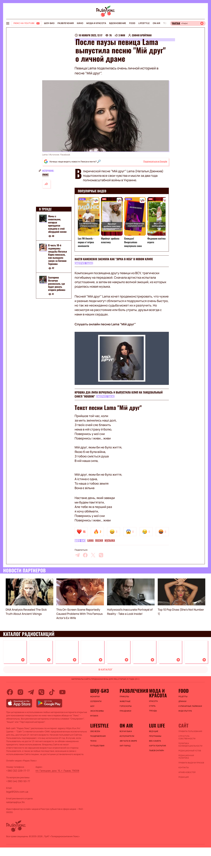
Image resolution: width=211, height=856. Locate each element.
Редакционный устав (190, 750)
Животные (125, 701)
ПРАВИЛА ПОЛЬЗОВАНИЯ (190, 731)
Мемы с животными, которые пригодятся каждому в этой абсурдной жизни (57, 223)
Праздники (125, 711)
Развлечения (65, 23)
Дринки (182, 701)
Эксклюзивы (97, 711)
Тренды (153, 711)
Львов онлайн (156, 750)
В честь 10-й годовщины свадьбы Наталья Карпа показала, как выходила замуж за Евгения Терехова (57, 254)
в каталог (106, 669)
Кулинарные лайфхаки (190, 706)
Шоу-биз (49, 23)
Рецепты (183, 696)
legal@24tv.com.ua (17, 791)
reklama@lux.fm (15, 802)
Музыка (110, 540)
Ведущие (153, 731)
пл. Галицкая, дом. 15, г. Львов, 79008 (57, 770)
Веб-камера (155, 741)
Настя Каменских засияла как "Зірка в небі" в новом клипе (114, 259)
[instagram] (20, 692)
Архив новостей (187, 772)
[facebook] (85, 555)
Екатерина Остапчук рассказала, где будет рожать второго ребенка (56, 284)
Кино (80, 23)
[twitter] (93, 555)
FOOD (132, 23)
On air (156, 23)
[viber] (101, 555)
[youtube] (62, 692)
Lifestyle (144, 23)
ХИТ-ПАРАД (125, 746)
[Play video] (122, 358)
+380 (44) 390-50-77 (18, 781)
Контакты (184, 767)
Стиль (152, 706)
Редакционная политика (186, 756)
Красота (153, 701)
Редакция (184, 777)
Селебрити (95, 701)
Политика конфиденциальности (190, 744)
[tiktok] (52, 692)
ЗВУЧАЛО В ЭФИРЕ (128, 741)
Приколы (124, 696)
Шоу (92, 706)
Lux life (157, 725)
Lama (90, 540)
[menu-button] (7, 23)
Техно (93, 741)
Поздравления (98, 736)
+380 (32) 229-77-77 (18, 770)
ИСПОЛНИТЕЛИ (127, 736)
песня (99, 540)
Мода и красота (96, 23)
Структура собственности (187, 737)
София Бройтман (142, 35)
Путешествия (97, 746)
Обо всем (95, 731)
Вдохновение (117, 23)
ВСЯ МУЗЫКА (126, 731)
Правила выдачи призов (191, 763)
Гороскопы (126, 706)
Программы (155, 736)
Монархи (95, 696)
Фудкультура (185, 711)
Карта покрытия (157, 746)
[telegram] (77, 555)
